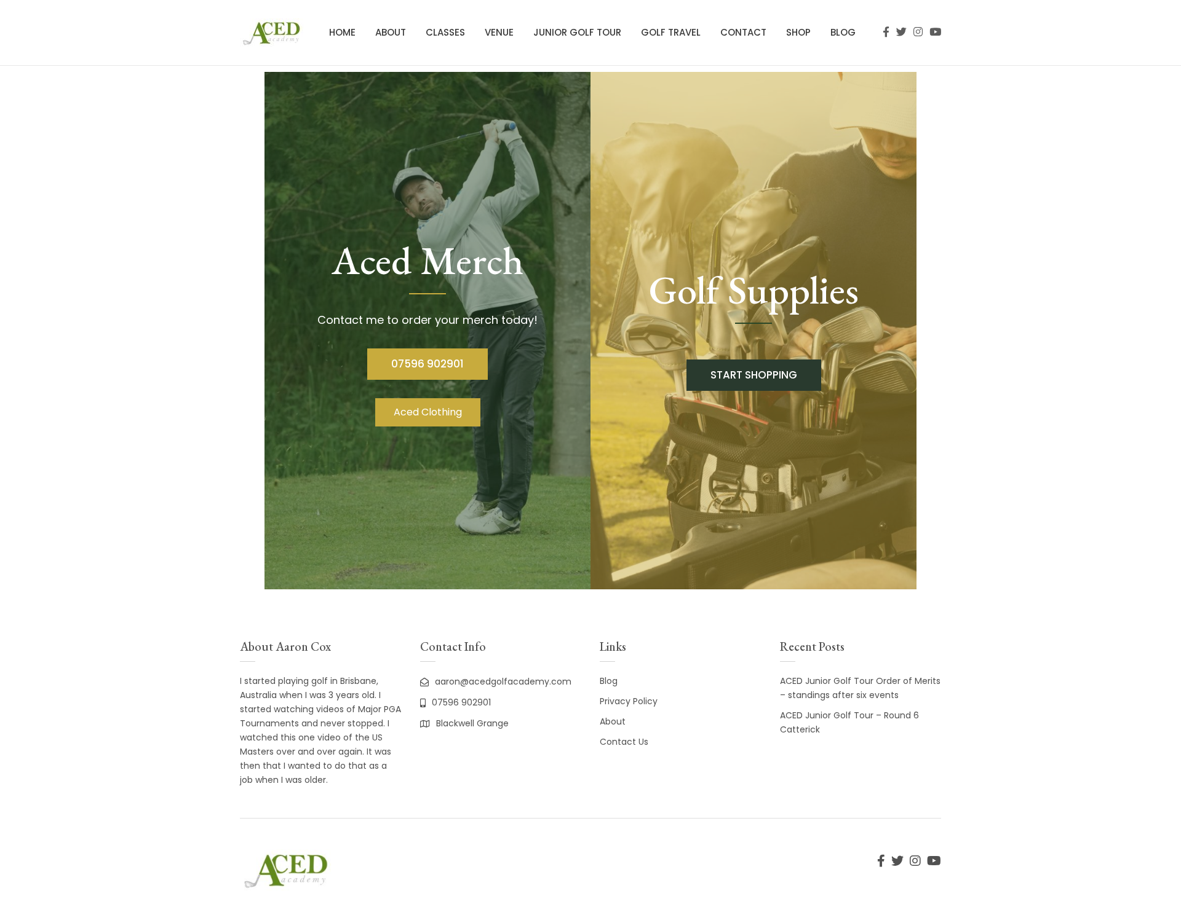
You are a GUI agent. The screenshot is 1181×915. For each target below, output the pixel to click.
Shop (798, 32)
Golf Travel (671, 32)
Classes (445, 32)
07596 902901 (427, 363)
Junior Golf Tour (577, 32)
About (390, 32)
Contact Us (624, 742)
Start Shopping (753, 374)
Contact (743, 32)
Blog (843, 32)
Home (342, 32)
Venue (499, 32)
